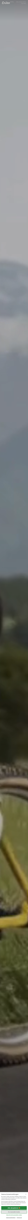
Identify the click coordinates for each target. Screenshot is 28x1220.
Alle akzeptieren (13, 1208)
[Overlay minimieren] (26, 1194)
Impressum (19, 1217)
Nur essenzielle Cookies (14, 1212)
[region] (14, 1200)
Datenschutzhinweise (10, 1217)
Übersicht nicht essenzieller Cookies (14, 1215)
